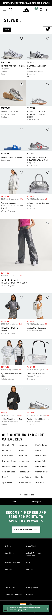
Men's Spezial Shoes (41, 456)
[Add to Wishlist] (21, 39)
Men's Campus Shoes (42, 445)
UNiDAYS (8, 570)
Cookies (29, 595)
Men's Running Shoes (26, 461)
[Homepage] (26, 11)
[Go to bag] (48, 10)
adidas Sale (40, 461)
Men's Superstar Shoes (40, 450)
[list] (21, 29)
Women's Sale (41, 472)
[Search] (41, 10)
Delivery (8, 546)
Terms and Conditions (14, 595)
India (30, 604)
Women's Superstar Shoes (40, 483)
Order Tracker (32, 546)
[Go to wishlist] (10, 10)
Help (28, 563)
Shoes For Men (9, 445)
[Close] (5, 609)
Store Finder (10, 553)
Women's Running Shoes (26, 466)
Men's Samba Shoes (25, 483)
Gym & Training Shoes (9, 477)
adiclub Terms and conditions (33, 554)
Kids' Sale (40, 477)
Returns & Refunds (12, 563)
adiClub (29, 570)
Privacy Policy (32, 588)
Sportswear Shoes (7, 483)
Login (13, 502)
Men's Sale (40, 466)
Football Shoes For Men (26, 472)
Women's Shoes (6, 450)
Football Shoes (9, 466)
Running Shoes (9, 461)
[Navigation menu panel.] (4, 10)
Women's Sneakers (23, 456)
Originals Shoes (23, 445)
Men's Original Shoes (25, 477)
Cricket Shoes (8, 472)
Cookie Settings (11, 588)
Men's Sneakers (23, 450)
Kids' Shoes (7, 456)
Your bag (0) (36, 502)
